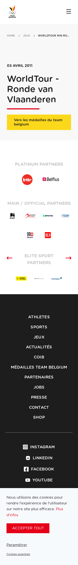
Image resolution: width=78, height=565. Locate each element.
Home (11, 35)
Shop (39, 418)
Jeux (39, 337)
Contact (39, 408)
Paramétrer (16, 545)
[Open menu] (68, 12)
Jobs (39, 387)
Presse (39, 398)
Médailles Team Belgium (39, 367)
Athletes (39, 317)
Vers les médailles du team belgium (38, 122)
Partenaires (39, 377)
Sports (39, 327)
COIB (39, 357)
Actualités (39, 347)
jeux (26, 35)
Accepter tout (28, 528)
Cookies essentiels (18, 554)
